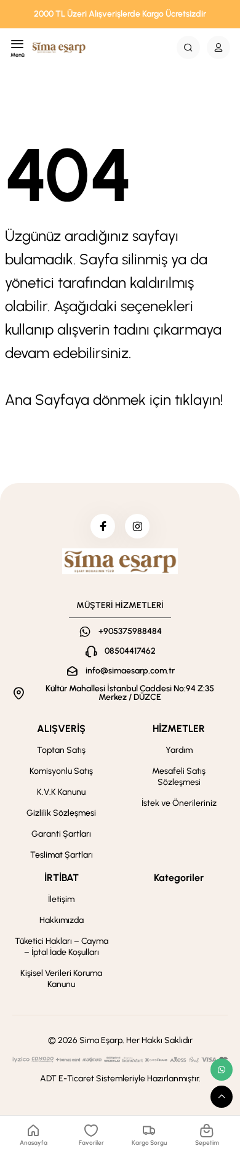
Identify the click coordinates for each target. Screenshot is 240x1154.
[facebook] (102, 526)
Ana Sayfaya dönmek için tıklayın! (114, 399)
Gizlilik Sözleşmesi (61, 813)
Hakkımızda (61, 920)
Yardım (179, 750)
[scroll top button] (221, 1097)
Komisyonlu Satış (61, 771)
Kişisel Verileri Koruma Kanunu (61, 978)
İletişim (61, 899)
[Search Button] (188, 47)
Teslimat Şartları (61, 855)
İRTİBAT (61, 878)
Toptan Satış (61, 750)
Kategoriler (179, 878)
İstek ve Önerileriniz (179, 803)
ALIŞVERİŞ (61, 728)
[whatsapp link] (221, 1070)
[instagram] (137, 526)
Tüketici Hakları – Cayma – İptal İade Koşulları (61, 946)
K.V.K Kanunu (61, 792)
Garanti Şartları (61, 834)
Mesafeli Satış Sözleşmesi (179, 776)
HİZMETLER (179, 728)
